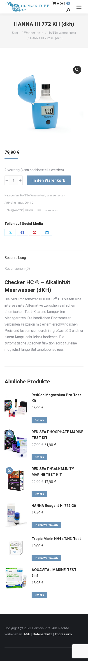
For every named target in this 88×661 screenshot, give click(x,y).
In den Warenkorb (48, 180)
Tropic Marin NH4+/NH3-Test (56, 539)
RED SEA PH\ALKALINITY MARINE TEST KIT (53, 472)
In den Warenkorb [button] (46, 525)
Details (39, 420)
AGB (27, 634)
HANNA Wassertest (32, 195)
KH (39, 210)
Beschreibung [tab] (15, 258)
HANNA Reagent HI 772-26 (54, 506)
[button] (77, 70)
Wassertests (55, 195)
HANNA (29, 210)
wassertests (51, 210)
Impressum (63, 634)
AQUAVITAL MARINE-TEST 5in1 (54, 573)
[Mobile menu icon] (78, 6)
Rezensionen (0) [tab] (17, 268)
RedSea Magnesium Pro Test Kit (56, 398)
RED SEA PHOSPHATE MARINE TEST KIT (57, 435)
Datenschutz (42, 634)
